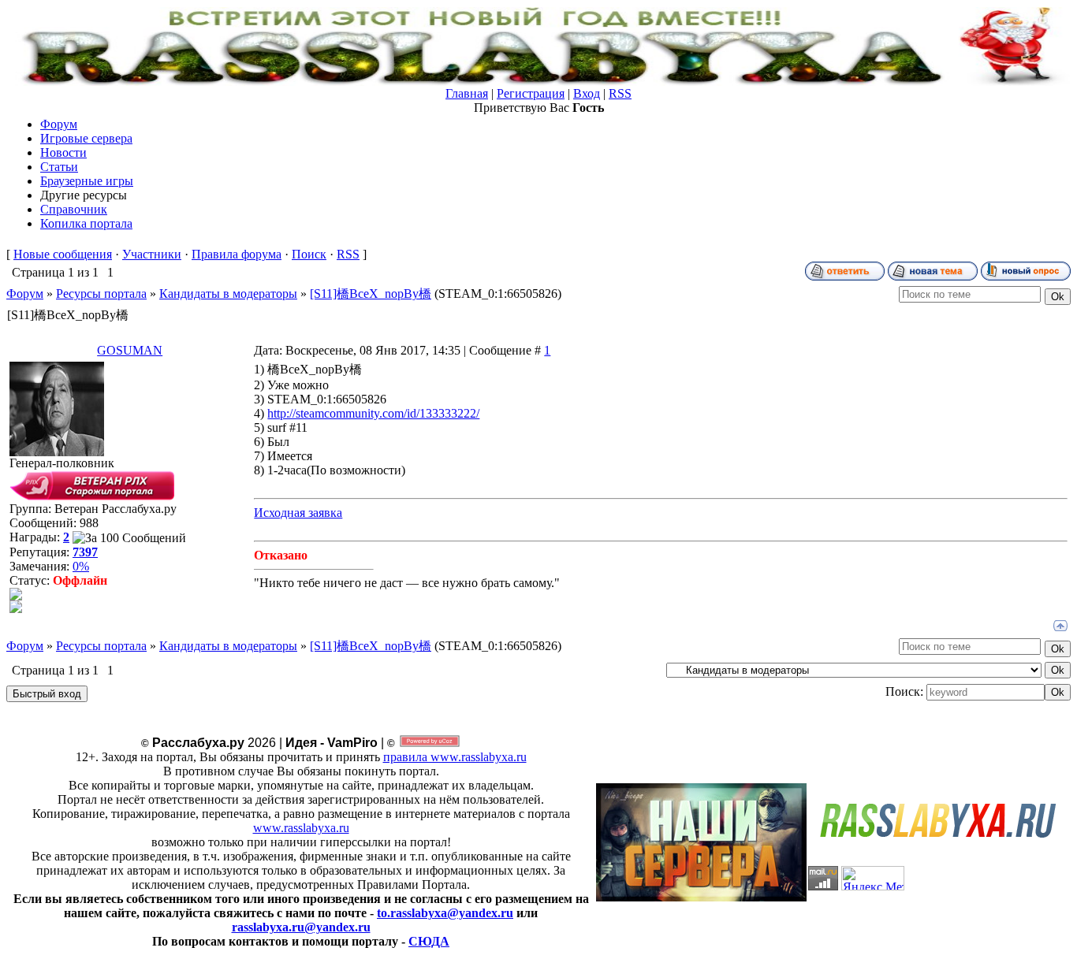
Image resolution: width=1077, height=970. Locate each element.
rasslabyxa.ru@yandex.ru (301, 927)
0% (81, 566)
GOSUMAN (129, 350)
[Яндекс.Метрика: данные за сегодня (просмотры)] (872, 878)
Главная (466, 93)
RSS (620, 93)
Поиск (309, 254)
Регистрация (531, 93)
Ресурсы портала (101, 293)
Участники (151, 254)
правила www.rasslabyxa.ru (455, 757)
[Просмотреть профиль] (15, 596)
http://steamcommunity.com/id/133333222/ (373, 413)
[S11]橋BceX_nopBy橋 (370, 293)
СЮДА (428, 941)
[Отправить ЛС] (15, 608)
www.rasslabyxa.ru (301, 827)
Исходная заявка (298, 512)
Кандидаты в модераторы (228, 293)
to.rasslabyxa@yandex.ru (445, 913)
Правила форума (236, 254)
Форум (24, 293)
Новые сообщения (62, 254)
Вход (586, 93)
